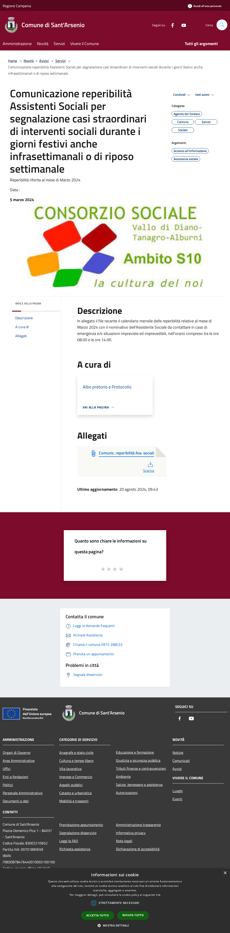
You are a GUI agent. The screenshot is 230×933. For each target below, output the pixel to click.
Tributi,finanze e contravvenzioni (141, 768)
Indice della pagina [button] (28, 303)
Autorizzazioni (127, 792)
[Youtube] (181, 25)
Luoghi (177, 791)
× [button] (225, 873)
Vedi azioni (202, 94)
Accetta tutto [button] (97, 915)
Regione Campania (17, 6)
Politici (8, 785)
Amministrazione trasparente (138, 824)
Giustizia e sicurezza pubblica (138, 760)
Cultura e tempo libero (76, 760)
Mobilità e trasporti (73, 801)
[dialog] (115, 900)
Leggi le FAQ (68, 841)
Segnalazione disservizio (77, 832)
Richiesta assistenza (74, 849)
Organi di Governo (16, 752)
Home (12, 60)
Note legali (124, 841)
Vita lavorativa (70, 768)
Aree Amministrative (19, 760)
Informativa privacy (131, 832)
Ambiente (123, 776)
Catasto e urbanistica (75, 793)
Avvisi (44, 60)
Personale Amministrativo (22, 793)
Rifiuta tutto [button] (133, 915)
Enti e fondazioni (15, 776)
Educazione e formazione (135, 752)
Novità (29, 60)
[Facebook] (170, 25)
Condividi (179, 94)
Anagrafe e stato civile (76, 752)
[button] (115, 925)
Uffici (7, 768)
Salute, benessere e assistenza (139, 784)
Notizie (177, 752)
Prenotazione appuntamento (81, 824)
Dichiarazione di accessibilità (137, 849)
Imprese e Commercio (75, 776)
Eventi (177, 799)
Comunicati (181, 760)
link (158, 895)
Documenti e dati (16, 801)
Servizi (60, 60)
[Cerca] (222, 25)
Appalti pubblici (71, 785)
